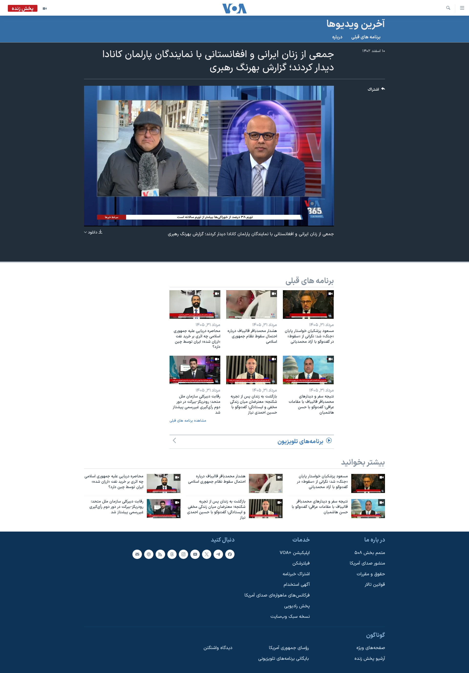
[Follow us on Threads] (172, 554)
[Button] (376, 91)
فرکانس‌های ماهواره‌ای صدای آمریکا (277, 595)
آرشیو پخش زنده (369, 658)
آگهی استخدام (297, 585)
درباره (337, 37)
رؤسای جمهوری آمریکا (289, 648)
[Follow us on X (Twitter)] (206, 554)
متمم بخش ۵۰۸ (369, 553)
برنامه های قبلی (366, 37)
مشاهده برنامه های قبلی (188, 420)
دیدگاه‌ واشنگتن (217, 648)
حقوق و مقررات (371, 574)
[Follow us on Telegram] (218, 554)
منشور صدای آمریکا (367, 563)
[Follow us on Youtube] (195, 554)
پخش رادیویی (297, 606)
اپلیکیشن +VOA (295, 553)
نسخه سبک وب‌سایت (290, 617)
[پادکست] (148, 554)
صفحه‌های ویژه (370, 648)
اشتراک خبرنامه (296, 574)
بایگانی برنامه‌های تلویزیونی (283, 658)
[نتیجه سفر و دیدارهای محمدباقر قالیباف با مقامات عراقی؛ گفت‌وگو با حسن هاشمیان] (308, 370)
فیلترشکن (301, 563)
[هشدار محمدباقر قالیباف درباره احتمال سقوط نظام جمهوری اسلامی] (251, 304)
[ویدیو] (44, 8)
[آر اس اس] (160, 554)
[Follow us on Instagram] (183, 554)
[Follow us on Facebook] (229, 554)
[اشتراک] (137, 554)
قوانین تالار (375, 585)
